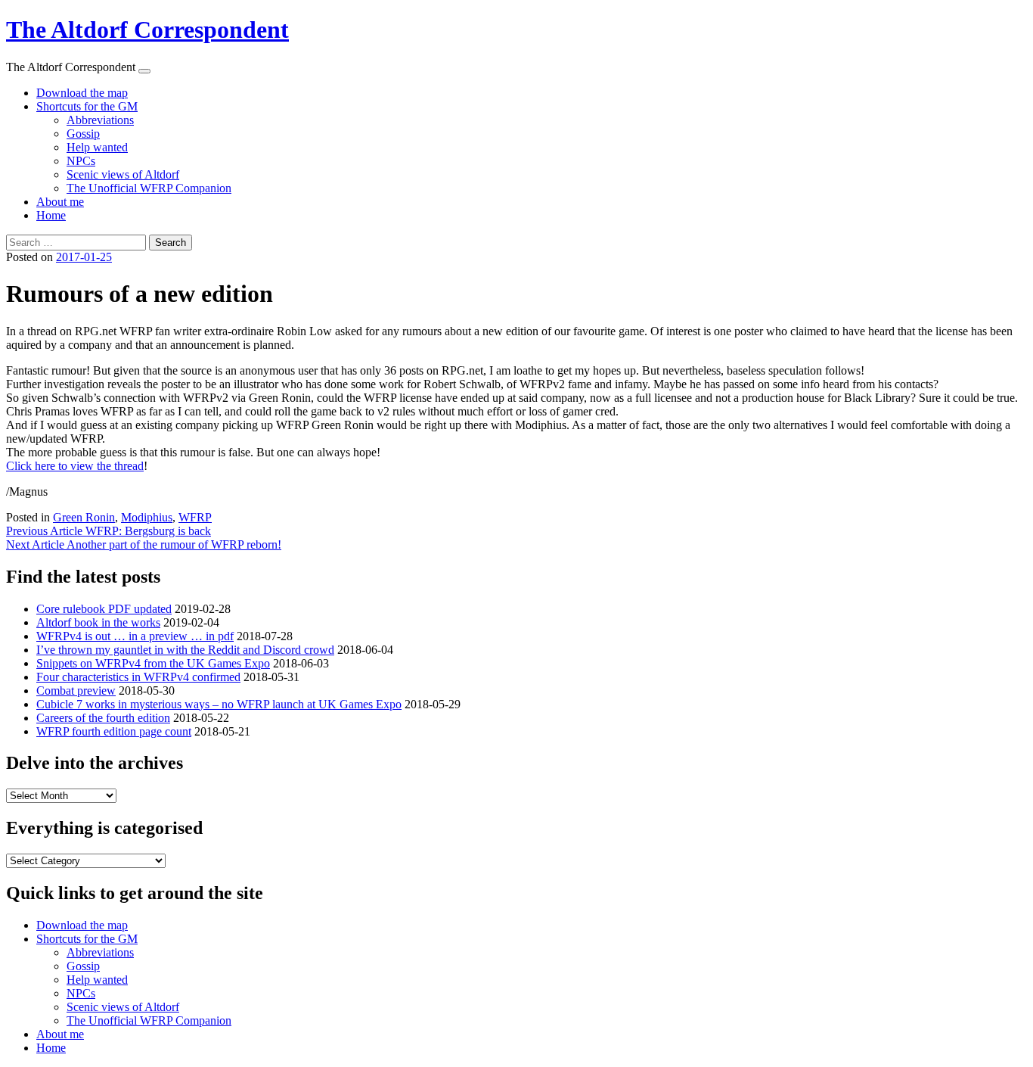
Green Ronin (84, 517)
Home (51, 215)
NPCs (81, 160)
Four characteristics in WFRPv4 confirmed (138, 676)
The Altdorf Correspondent (147, 29)
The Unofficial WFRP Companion (149, 188)
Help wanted (97, 147)
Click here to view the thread (75, 465)
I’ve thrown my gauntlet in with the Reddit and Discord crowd (185, 649)
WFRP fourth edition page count (113, 731)
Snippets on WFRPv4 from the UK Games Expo (153, 663)
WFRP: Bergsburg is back (108, 530)
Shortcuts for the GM (87, 106)
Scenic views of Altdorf (123, 174)
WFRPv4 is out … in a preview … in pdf (135, 636)
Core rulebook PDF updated (104, 608)
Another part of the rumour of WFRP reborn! (143, 544)
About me (60, 201)
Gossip (83, 133)
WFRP (195, 517)
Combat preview (76, 690)
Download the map (82, 92)
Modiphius (146, 517)
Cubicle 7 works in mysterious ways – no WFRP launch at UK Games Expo (219, 704)
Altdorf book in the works (98, 622)
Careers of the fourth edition (103, 717)
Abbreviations (100, 120)
